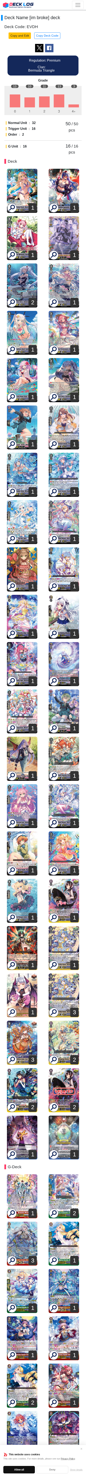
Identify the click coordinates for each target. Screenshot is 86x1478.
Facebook (49, 48)
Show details (76, 1469)
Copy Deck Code (47, 35)
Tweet (39, 48)
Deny (52, 1469)
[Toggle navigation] (78, 5)
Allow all (19, 1469)
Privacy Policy (68, 1458)
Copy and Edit (19, 35)
